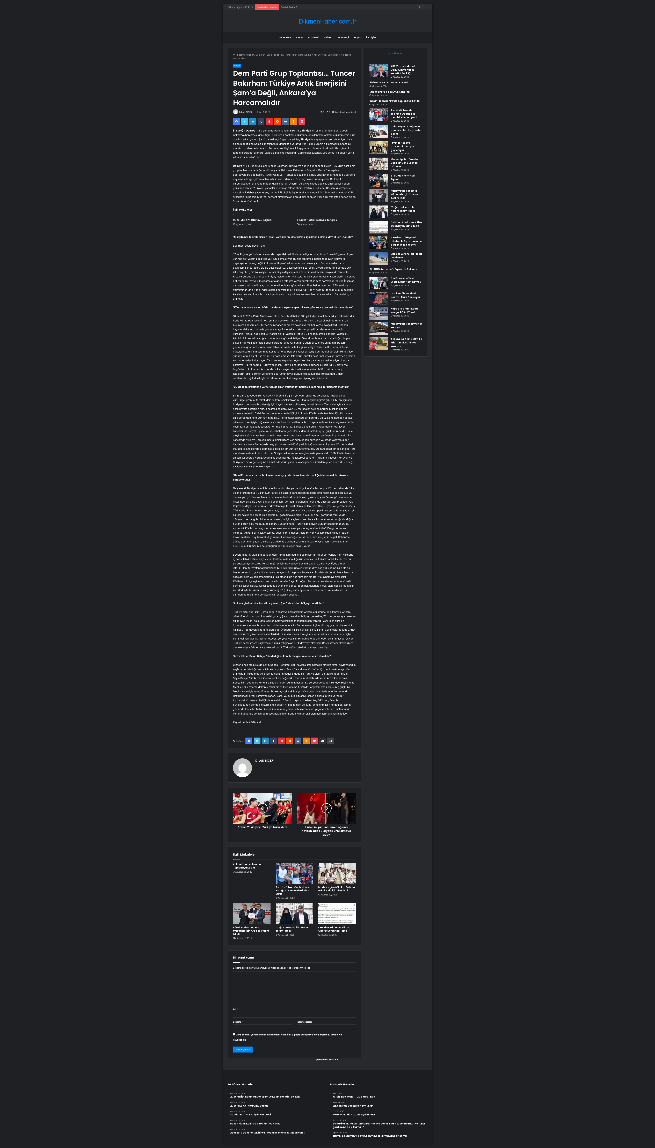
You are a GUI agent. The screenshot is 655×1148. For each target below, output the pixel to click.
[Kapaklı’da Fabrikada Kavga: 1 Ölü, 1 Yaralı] (378, 313)
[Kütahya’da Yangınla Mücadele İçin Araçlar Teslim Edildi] (252, 913)
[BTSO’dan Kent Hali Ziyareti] (378, 180)
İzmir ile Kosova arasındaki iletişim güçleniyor (402, 146)
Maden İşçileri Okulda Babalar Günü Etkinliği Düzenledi (337, 889)
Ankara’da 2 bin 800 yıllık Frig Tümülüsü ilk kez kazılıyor (406, 342)
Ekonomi (313, 37)
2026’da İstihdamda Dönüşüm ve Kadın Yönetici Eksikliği (403, 69)
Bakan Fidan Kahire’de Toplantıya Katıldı (247, 866)
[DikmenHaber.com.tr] (327, 21)
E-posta (238, 1021)
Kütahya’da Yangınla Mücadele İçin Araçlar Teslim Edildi (251, 931)
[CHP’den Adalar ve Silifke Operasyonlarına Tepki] (337, 913)
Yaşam (357, 37)
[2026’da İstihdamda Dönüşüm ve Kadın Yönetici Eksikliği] (378, 70)
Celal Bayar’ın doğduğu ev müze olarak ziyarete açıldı (406, 130)
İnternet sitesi (304, 1021)
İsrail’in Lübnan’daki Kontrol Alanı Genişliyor (405, 295)
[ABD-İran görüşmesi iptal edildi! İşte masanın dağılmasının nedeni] (378, 242)
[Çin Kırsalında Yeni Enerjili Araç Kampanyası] (378, 283)
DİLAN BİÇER (245, 112)
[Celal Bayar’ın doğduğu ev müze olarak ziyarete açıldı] (378, 131)
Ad (235, 1009)
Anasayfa (285, 37)
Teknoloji (342, 37)
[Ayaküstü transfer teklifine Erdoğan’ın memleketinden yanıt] (294, 873)
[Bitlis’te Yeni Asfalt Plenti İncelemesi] (378, 258)
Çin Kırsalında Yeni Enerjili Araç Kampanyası (406, 280)
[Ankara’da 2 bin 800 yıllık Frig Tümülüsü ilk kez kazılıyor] (378, 343)
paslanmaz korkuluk (327, 1059)
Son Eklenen (395, 53)
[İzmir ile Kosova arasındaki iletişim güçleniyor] (378, 147)
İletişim (371, 37)
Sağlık (327, 37)
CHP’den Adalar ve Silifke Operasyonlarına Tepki (333, 929)
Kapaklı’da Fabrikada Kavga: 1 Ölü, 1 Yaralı (404, 310)
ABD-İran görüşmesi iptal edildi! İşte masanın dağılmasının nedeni (406, 241)
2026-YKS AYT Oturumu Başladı (252, 220)
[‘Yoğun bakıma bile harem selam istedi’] (294, 913)
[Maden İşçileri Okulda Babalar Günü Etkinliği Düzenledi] (337, 873)
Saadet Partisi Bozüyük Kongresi (298, 7)
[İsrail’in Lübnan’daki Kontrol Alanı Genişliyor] (378, 298)
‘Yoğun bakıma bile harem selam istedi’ (292, 929)
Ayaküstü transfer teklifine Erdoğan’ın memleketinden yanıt (292, 890)
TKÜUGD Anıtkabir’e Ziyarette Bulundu (393, 269)
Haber (299, 37)
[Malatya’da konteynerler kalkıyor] (378, 328)
